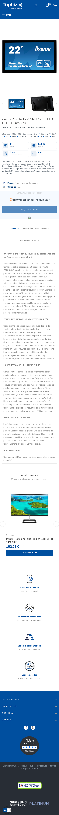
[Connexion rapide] (55, 6)
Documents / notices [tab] (29, 240)
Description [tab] (14, 228)
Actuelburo (33, 769)
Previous (2, 103)
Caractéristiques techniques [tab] (36, 228)
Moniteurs (10, 535)
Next (56, 103)
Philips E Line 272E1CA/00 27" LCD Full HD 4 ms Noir (29, 540)
